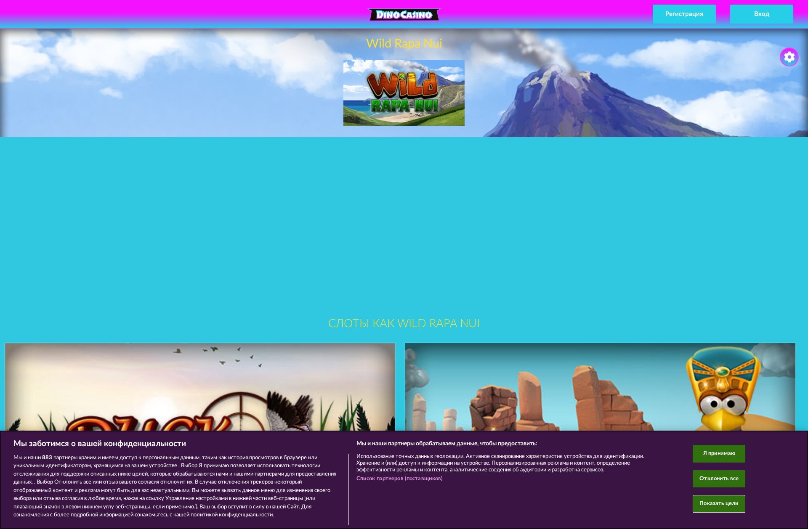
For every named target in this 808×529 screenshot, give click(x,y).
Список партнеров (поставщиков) (399, 478)
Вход (762, 14)
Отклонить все (719, 478)
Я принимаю (719, 453)
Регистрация (684, 14)
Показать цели (719, 503)
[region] (404, 480)
